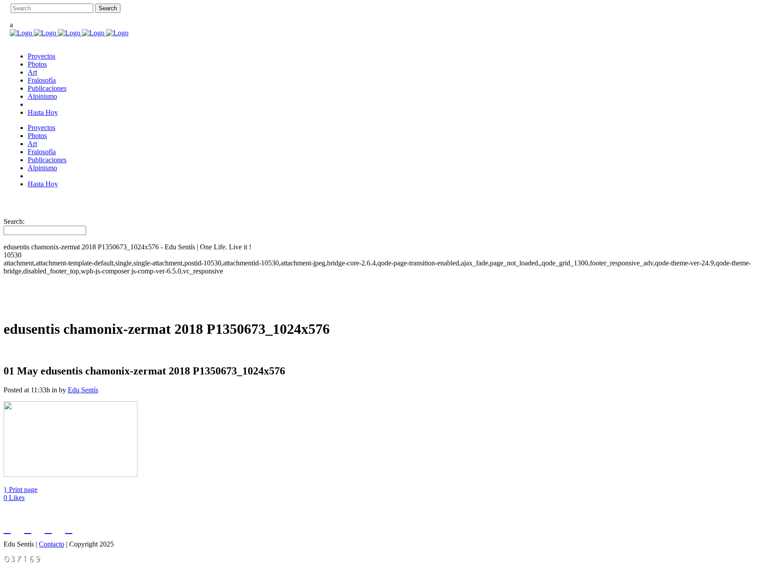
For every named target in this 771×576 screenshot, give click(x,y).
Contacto (51, 544)
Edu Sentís (83, 390)
